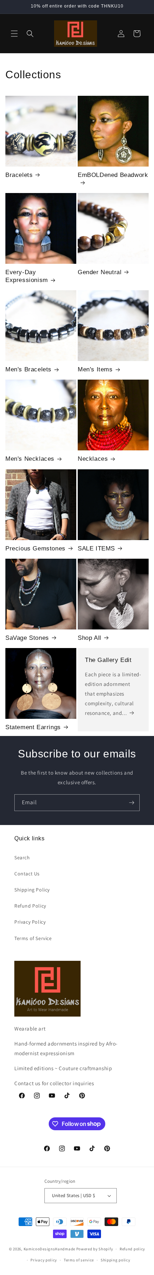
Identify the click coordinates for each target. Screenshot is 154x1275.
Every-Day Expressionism (26, 276)
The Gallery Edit (108, 660)
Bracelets (19, 175)
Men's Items (95, 369)
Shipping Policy (32, 889)
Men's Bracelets (28, 369)
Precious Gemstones (35, 548)
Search (22, 857)
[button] (14, 33)
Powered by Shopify (94, 1248)
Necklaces (93, 458)
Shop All (89, 637)
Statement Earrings (33, 727)
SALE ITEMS (96, 548)
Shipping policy (115, 1259)
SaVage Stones (27, 637)
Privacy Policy (29, 922)
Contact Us (27, 873)
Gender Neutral (99, 272)
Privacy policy (43, 1259)
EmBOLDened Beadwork (113, 175)
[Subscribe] (131, 802)
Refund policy (132, 1248)
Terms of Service (33, 938)
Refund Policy (30, 906)
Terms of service (79, 1259)
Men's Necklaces (29, 458)
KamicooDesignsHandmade (49, 1248)
